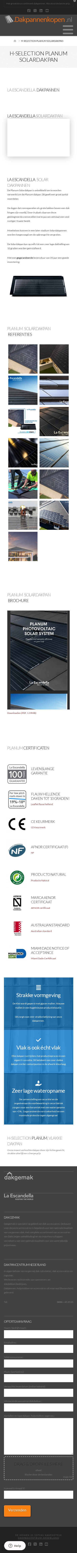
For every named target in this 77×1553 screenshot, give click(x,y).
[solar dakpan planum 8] (23, 452)
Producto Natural (40, 880)
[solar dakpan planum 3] (54, 359)
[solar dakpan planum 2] (54, 452)
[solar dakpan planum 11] (54, 484)
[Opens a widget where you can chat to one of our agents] (15, 1546)
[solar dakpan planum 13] (54, 515)
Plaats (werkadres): (14, 1371)
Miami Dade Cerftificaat (43, 958)
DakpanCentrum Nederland (38, 1538)
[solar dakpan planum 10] (23, 484)
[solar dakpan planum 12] (23, 515)
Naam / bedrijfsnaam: (15, 1327)
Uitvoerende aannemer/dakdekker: (22, 1401)
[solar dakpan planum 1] (23, 359)
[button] (68, 30)
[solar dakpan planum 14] (23, 546)
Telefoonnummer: (13, 1357)
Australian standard (41, 931)
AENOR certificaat (40, 907)
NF (32, 852)
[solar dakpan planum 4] (23, 390)
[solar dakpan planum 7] (54, 421)
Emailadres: (10, 1342)
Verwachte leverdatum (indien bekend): (25, 1386)
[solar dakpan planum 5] (54, 390)
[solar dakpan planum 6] (23, 421)
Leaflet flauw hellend (42, 804)
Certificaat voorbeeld (42, 779)
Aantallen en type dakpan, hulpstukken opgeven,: (38, 1452)
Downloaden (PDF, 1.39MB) (21, 712)
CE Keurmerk (38, 827)
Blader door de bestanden (38, 1474)
